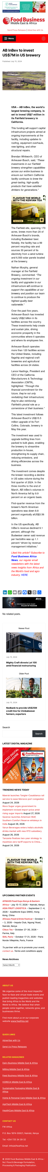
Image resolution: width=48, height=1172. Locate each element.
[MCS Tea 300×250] (28, 223)
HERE (24, 575)
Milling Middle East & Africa (15, 1069)
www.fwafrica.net (19, 1021)
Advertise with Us (35, 30)
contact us (7, 951)
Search (6, 727)
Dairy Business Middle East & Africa (20, 1063)
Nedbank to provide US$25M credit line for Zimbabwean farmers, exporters (21, 711)
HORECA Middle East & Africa (17, 1082)
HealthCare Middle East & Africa (18, 1110)
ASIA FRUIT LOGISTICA (14, 908)
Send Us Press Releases (14, 1046)
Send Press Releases (16, 30)
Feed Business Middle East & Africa (20, 1075)
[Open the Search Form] (44, 38)
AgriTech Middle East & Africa (17, 1104)
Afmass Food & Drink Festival (17, 919)
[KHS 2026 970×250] (24, 606)
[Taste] (24, 11)
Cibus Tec (7, 929)
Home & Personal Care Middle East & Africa (24, 1098)
